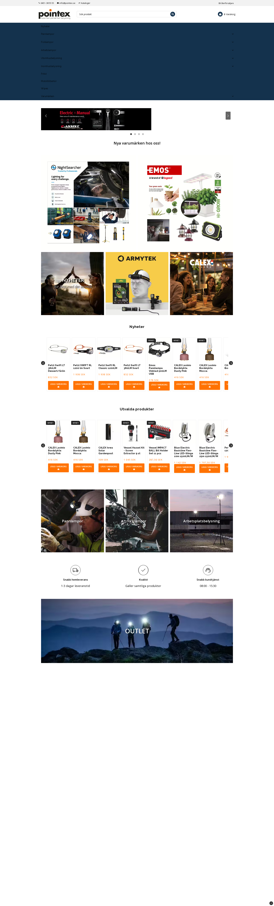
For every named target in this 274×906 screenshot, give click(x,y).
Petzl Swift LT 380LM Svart (132, 367)
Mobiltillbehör (49, 81)
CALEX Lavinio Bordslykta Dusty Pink (182, 368)
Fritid (43, 74)
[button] (226, 14)
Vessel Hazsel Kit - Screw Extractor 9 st (134, 450)
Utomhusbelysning (51, 58)
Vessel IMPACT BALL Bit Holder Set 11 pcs (158, 450)
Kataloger (85, 3)
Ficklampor (47, 42)
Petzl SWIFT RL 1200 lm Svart (82, 367)
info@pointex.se (67, 3)
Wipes (44, 88)
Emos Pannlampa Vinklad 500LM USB (158, 369)
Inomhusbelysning (51, 66)
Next (228, 116)
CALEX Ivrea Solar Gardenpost (105, 450)
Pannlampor (47, 34)
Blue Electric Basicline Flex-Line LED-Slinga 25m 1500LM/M (208, 452)
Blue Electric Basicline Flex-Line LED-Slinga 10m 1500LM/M (183, 452)
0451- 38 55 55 (47, 3)
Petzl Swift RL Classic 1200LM (107, 367)
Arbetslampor (48, 50)
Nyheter (45, 26)
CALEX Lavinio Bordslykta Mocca (207, 368)
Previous (45, 116)
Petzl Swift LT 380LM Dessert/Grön (56, 368)
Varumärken (47, 96)
